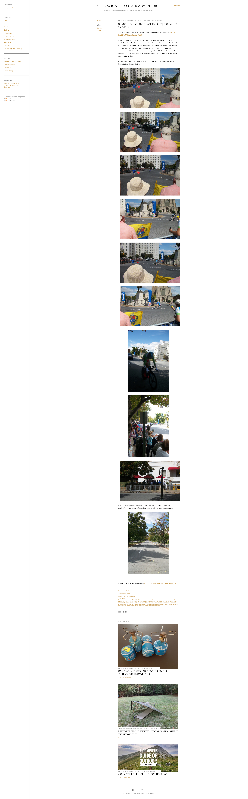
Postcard (7, 45)
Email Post (126, 591)
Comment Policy (9, 64)
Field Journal (8, 33)
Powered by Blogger (140, 789)
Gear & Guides (8, 36)
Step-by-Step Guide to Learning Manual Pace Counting (11, 85)
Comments (11, 100)
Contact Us (7, 68)
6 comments (126, 738)
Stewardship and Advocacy (13, 49)
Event (99, 31)
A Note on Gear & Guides (12, 61)
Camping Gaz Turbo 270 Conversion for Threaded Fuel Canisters (142, 673)
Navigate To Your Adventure (131, 5)
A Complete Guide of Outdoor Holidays (142, 774)
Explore (6, 30)
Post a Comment (123, 615)
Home (6, 21)
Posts (9, 98)
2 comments (126, 777)
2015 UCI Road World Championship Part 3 (160, 583)
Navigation (7, 42)
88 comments (127, 677)
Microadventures (9, 39)
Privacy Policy (8, 71)
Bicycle (99, 28)
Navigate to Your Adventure (13, 8)
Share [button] (99, 20)
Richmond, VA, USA (129, 596)
